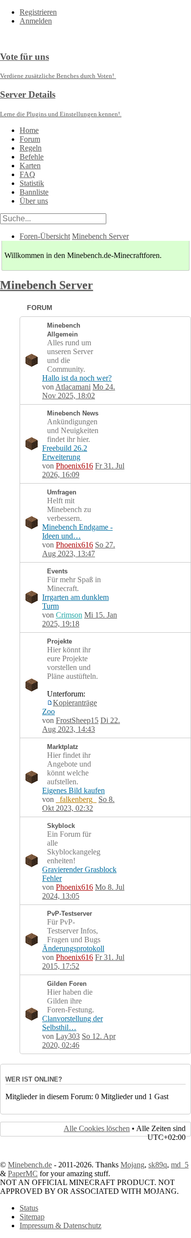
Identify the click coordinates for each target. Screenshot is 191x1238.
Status (29, 1208)
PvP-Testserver (69, 913)
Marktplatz (62, 746)
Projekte (59, 641)
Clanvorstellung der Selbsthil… (72, 1023)
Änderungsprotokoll (73, 948)
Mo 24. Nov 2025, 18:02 (78, 391)
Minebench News (72, 413)
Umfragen (61, 492)
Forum (30, 139)
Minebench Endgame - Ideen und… (77, 531)
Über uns (34, 201)
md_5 (180, 1165)
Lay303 (68, 1036)
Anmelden (36, 21)
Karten (30, 165)
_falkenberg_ (76, 799)
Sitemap (32, 1216)
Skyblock (61, 825)
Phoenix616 (74, 466)
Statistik (32, 183)
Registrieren (38, 12)
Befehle (32, 157)
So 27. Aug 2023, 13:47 (78, 549)
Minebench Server (100, 236)
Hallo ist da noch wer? (77, 378)
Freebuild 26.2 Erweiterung (64, 452)
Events (57, 571)
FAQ (27, 174)
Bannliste (34, 192)
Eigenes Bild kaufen (73, 790)
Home (29, 130)
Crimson (69, 615)
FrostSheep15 (77, 720)
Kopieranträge (75, 702)
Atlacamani (73, 387)
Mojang (132, 1165)
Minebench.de (30, 1165)
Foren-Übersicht (45, 236)
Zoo (48, 711)
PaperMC (23, 1173)
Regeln (31, 148)
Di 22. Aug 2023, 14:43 (81, 724)
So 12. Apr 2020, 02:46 (79, 1040)
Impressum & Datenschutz (60, 1225)
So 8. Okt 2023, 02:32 (78, 803)
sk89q (157, 1165)
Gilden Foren (67, 983)
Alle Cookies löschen (97, 1128)
